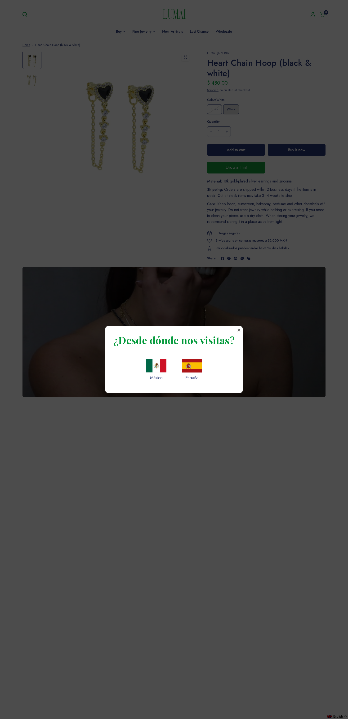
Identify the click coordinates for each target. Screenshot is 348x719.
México (156, 378)
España (191, 378)
